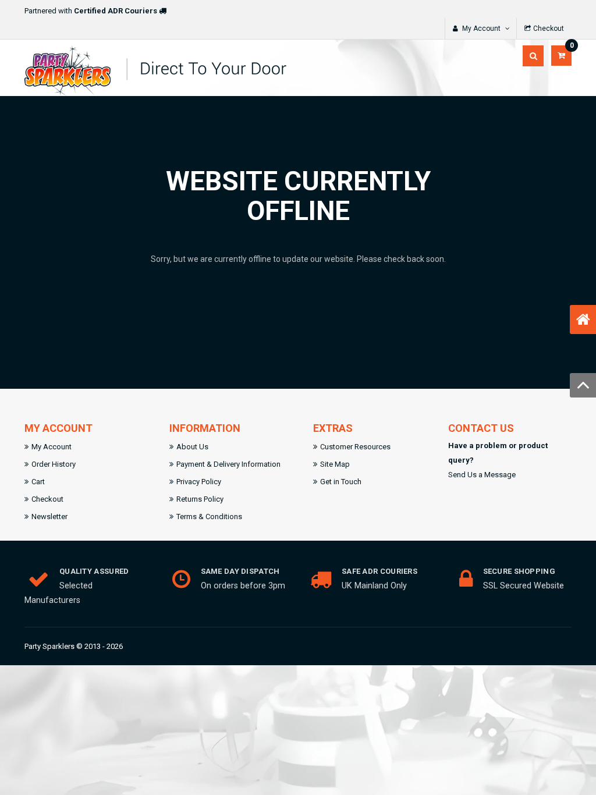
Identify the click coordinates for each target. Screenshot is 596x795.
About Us (192, 446)
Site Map (335, 464)
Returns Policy (200, 499)
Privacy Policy (198, 481)
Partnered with (90, 10)
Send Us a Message (482, 474)
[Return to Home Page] (583, 319)
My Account (51, 446)
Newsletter (49, 516)
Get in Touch (340, 481)
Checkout (47, 499)
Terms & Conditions (209, 516)
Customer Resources (355, 446)
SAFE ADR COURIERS (379, 571)
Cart (38, 481)
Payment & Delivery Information (228, 464)
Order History (53, 464)
